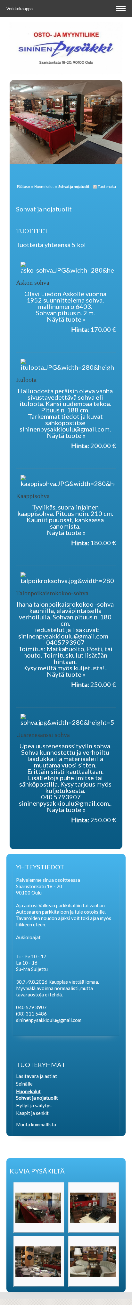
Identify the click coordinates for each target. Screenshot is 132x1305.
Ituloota (26, 379)
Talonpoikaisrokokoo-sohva (52, 592)
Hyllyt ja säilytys (34, 1105)
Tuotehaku (106, 186)
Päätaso (23, 186)
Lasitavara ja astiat (36, 1076)
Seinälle (24, 1084)
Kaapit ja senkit (32, 1113)
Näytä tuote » (66, 319)
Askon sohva (32, 282)
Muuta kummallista (36, 1124)
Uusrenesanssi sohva (43, 734)
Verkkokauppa (20, 8)
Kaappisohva (33, 495)
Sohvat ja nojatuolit (37, 1098)
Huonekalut (44, 186)
